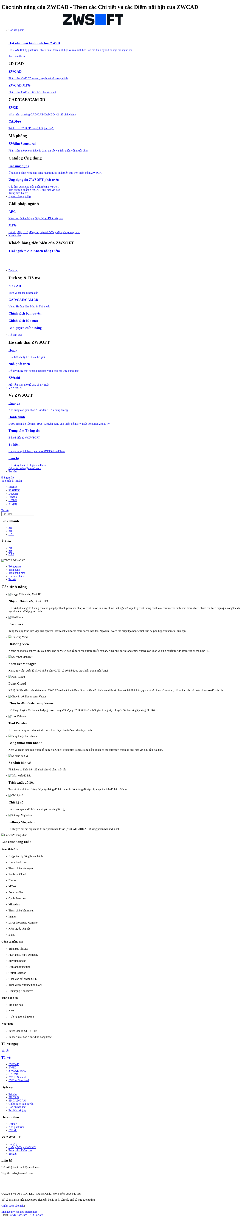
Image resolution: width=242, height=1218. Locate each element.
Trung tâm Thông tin (20, 1150)
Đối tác (13, 1123)
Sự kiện (13, 1153)
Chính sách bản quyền (21, 1103)
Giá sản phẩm (16, 576)
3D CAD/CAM (17, 1100)
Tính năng (14, 569)
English (13, 486)
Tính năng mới (17, 572)
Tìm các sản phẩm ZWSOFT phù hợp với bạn (34, 189)
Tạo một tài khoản (11, 480)
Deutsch (13, 493)
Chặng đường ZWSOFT (22, 1147)
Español (13, 496)
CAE (11, 534)
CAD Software (18, 1214)
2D (10, 527)
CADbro (13, 1073)
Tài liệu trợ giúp (17, 1110)
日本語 (13, 500)
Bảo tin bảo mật (17, 1106)
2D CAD (14, 1097)
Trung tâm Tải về (18, 192)
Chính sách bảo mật (12, 1205)
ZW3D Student (17, 1077)
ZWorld (13, 1130)
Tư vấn (13, 1094)
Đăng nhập (7, 477)
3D (10, 530)
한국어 (13, 503)
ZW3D (12, 1067)
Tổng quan (15, 566)
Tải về (12, 579)
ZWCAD (14, 1064)
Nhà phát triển (16, 1126)
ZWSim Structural (19, 1080)
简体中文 (14, 490)
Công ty (13, 1144)
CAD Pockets (35, 1214)
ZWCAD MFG (17, 1070)
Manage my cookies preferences (19, 1211)
